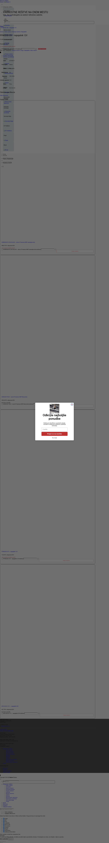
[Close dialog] (72, 404)
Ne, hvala (54, 437)
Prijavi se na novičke (54, 434)
